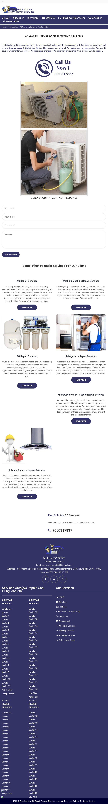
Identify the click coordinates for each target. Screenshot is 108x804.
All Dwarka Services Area (72, 18)
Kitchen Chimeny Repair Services (27, 470)
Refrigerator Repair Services (81, 356)
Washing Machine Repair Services (81, 281)
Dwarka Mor (7, 609)
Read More (27, 308)
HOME (6, 18)
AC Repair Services (27, 281)
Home (4, 27)
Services (33, 18)
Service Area (13, 27)
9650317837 (58, 561)
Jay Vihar (33, 693)
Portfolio (49, 18)
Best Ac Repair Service (85, 801)
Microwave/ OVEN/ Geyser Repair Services (81, 394)
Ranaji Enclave (8, 694)
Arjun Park (33, 697)
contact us (96, 18)
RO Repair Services (27, 356)
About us (19, 18)
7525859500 (59, 558)
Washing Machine (66, 630)
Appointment (12, 21)
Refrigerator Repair (66, 640)
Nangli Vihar (7, 690)
